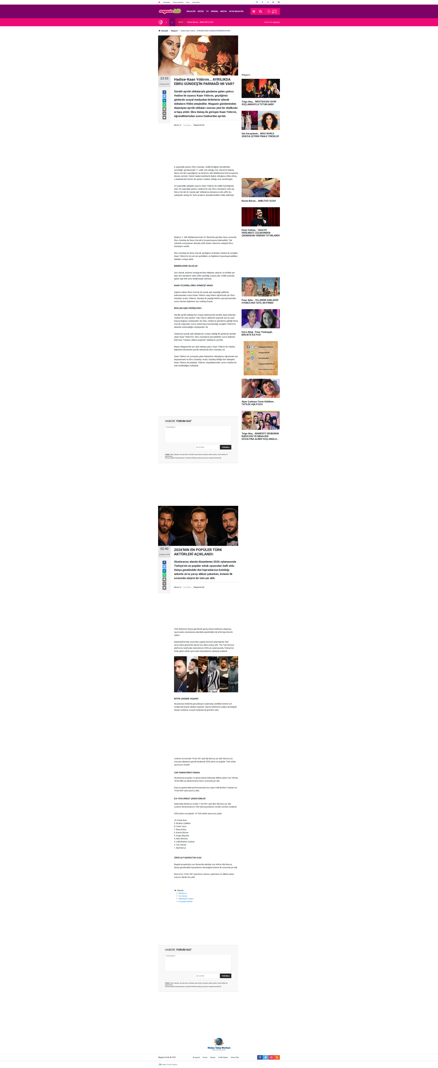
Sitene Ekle (195, 2)
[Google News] (187, 125)
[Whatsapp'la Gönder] (164, 105)
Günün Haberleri (178, 2)
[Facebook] (164, 92)
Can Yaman (183, 896)
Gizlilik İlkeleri (223, 1057)
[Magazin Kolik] (170, 11)
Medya (223, 11)
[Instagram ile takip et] (271, 1057)
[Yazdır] (164, 113)
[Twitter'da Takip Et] (268, 2)
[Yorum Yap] (164, 117)
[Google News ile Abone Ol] (257, 2)
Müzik (201, 11)
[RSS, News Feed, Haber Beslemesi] (277, 1057)
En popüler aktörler (186, 901)
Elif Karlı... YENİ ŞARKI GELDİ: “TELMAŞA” (203, 22)
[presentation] (166, 22)
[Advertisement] (206, 146)
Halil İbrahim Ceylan (186, 899)
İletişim (212, 1057)
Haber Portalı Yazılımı (169, 1064)
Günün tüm (272, 22)
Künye (205, 1057)
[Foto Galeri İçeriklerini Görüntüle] (278, 2)
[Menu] (254, 11)
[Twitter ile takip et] (266, 1057)
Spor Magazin (236, 11)
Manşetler (166, 2)
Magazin (191, 11)
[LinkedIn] (164, 100)
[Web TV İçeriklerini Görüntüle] (273, 2)
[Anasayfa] (159, 2)
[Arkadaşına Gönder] (164, 109)
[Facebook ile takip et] (260, 1057)
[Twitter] (164, 96)
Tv (207, 11)
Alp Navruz (183, 893)
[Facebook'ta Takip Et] (262, 2)
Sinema (214, 11)
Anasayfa (196, 1057)
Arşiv (187, 2)
